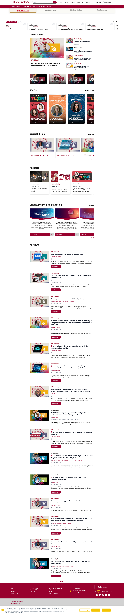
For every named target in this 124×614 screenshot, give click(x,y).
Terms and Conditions (36, 590)
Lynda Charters (56, 280)
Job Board (51, 591)
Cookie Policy (21, 612)
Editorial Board (34, 588)
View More (115, 21)
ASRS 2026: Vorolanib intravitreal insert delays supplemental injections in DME (75, 28)
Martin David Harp (56, 256)
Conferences (80, 2)
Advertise (13, 590)
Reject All (96, 610)
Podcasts (73, 2)
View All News (61, 582)
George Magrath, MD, (57, 523)
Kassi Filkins (55, 417)
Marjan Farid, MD (56, 546)
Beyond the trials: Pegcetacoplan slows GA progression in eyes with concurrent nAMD (103, 28)
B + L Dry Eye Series (34, 6)
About (12, 588)
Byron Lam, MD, (56, 460)
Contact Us (33, 591)
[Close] (121, 609)
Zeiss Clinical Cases (47, 6)
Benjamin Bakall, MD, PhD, (66, 460)
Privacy (12, 591)
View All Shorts (89, 90)
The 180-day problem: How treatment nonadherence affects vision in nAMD (15, 28)
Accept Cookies (106, 610)
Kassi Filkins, (55, 301)
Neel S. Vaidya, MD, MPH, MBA (66, 301)
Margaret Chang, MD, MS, (58, 566)
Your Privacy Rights (54, 593)
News (104, 602)
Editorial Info (14, 593)
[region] (62, 610)
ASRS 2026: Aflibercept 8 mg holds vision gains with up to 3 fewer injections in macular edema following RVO (48, 28)
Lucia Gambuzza (56, 436)
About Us (98, 602)
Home (91, 602)
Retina (40, 6)
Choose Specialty (16, 6)
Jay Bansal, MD (55, 505)
